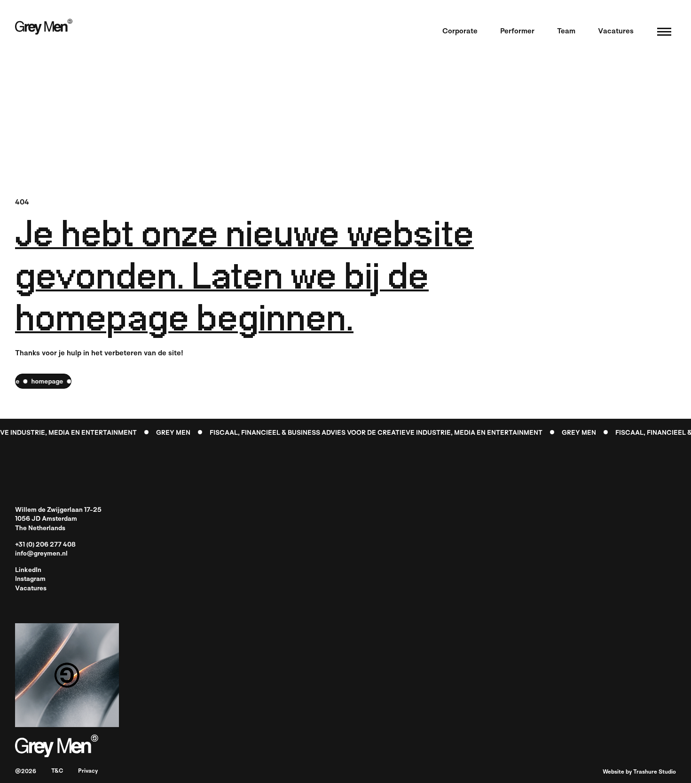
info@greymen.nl (41, 554)
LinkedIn (28, 570)
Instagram (30, 579)
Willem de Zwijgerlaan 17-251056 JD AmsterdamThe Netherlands (58, 519)
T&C (57, 771)
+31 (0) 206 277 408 (45, 545)
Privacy (88, 771)
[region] (43, 381)
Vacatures (31, 589)
